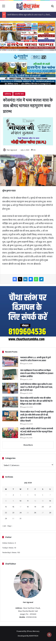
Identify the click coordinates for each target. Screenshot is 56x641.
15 (6, 506)
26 (35, 512)
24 (21, 512)
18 (28, 506)
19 (35, 506)
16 (13, 506)
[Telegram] (41, 279)
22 (6, 512)
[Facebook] (15, 279)
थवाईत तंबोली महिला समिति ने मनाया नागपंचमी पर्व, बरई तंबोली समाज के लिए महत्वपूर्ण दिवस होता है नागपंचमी (36, 431)
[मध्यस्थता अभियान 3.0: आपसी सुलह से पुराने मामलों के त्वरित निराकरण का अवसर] (10, 361)
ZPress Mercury (33, 631)
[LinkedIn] (25, 279)
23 (13, 512)
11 (27, 500)
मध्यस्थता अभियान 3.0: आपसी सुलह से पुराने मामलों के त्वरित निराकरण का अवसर (35, 359)
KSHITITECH (33, 635)
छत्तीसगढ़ (8, 94)
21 (50, 506)
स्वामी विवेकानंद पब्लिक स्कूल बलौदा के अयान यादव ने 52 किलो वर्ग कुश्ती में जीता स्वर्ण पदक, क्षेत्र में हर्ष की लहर (36, 387)
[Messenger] (31, 279)
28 (50, 512)
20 (43, 506)
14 (50, 500)
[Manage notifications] (49, 634)
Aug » (9, 525)
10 (20, 500)
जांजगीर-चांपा (19, 94)
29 (6, 518)
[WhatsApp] (36, 279)
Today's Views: (8, 547)
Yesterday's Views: (9, 552)
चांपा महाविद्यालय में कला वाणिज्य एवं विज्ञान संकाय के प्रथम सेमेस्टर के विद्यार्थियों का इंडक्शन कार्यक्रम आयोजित (36, 373)
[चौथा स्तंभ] (28, 6)
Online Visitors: (8, 543)
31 (20, 518)
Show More (28, 445)
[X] (20, 279)
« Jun (4, 525)
